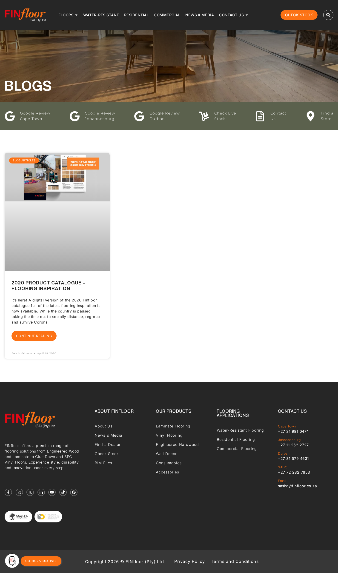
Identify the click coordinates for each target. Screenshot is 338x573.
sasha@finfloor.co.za (297, 486)
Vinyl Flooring (169, 435)
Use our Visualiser (41, 561)
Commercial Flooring (237, 448)
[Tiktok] (63, 492)
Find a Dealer (108, 444)
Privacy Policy (189, 561)
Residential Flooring (236, 439)
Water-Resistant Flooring (240, 430)
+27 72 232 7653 (294, 472)
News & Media (108, 435)
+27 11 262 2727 (293, 445)
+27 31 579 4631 (293, 458)
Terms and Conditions (235, 561)
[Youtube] (52, 492)
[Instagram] (19, 492)
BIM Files (103, 463)
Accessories (167, 472)
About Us (103, 426)
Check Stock (107, 453)
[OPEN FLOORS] (76, 15)
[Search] (328, 15)
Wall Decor (166, 453)
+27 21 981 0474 (293, 431)
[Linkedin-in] (41, 492)
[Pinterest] (73, 492)
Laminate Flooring (173, 426)
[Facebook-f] (8, 492)
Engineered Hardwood (177, 444)
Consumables (169, 463)
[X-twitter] (30, 492)
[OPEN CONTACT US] (247, 15)
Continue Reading (34, 336)
